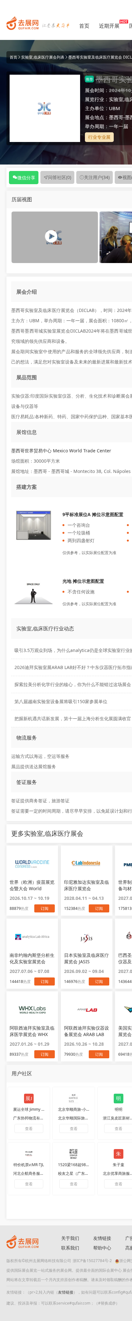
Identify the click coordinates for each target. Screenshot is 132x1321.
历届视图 (22, 199)
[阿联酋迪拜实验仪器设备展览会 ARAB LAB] (86, 1010)
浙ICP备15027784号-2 (92, 1260)
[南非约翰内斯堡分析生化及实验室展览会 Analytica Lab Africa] (32, 937)
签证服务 (26, 782)
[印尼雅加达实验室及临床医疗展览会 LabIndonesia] (86, 864)
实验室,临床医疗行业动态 (45, 628)
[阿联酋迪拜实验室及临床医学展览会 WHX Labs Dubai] (32, 1010)
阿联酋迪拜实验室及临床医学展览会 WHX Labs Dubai (32, 1031)
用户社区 (22, 1073)
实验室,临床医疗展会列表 (42, 57)
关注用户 (97, 177)
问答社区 (59, 177)
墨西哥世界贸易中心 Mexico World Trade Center (61, 451)
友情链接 (102, 1238)
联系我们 (70, 1248)
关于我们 (70, 1238)
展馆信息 (26, 432)
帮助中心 (102, 1248)
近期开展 (109, 25)
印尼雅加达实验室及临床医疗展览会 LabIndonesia (86, 885)
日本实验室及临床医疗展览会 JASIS (86, 958)
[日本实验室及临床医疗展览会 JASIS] (86, 937)
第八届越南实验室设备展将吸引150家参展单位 (60, 701)
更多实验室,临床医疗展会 (47, 833)
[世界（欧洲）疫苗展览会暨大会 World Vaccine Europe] (32, 864)
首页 (84, 25)
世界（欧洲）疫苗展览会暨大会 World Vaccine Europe (32, 885)
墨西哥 (116, 117)
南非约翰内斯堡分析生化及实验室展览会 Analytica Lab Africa (32, 958)
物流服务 (26, 737)
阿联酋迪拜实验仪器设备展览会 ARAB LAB (86, 1031)
